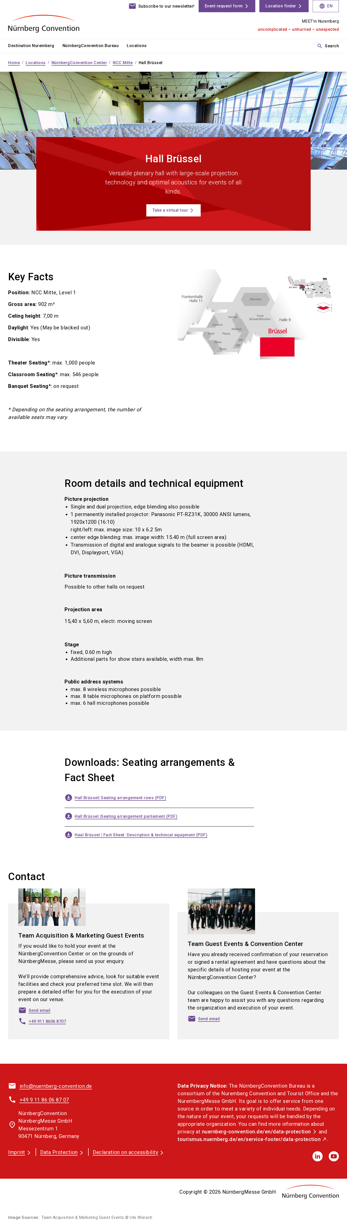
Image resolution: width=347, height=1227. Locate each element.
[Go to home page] (46, 19)
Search (328, 46)
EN (326, 6)
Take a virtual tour (170, 210)
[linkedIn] (317, 1156)
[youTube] (334, 1156)
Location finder (280, 6)
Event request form (224, 6)
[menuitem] (35, 46)
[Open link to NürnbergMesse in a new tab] (310, 1192)
